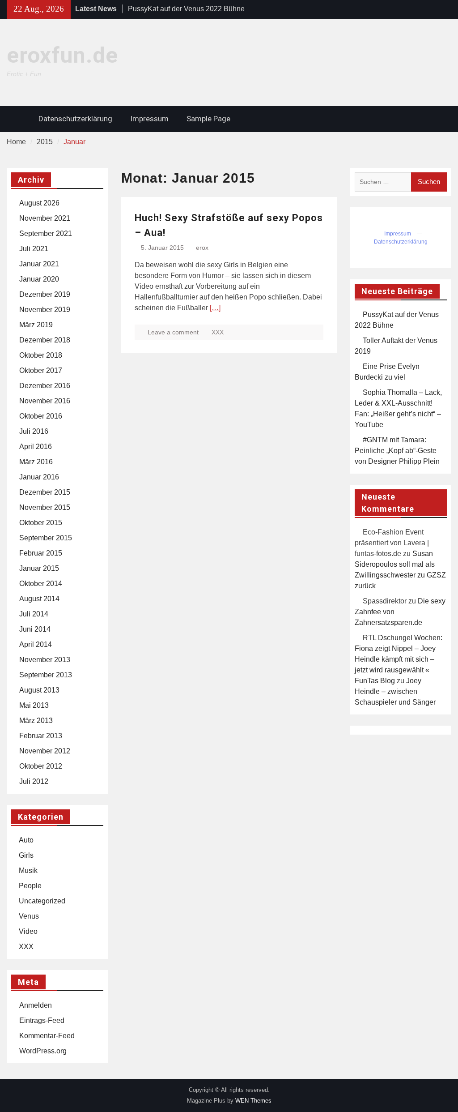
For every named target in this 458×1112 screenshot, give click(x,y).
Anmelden (35, 1005)
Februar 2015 (40, 553)
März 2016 (36, 462)
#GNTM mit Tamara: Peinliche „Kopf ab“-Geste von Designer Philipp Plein (397, 450)
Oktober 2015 (40, 522)
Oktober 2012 (40, 766)
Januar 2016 (39, 477)
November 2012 (44, 751)
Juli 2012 (33, 781)
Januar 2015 (39, 568)
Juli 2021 (33, 248)
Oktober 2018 (40, 355)
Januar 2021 (39, 264)
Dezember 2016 (44, 385)
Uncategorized (42, 901)
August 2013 (39, 690)
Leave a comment (173, 332)
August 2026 (39, 203)
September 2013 (45, 675)
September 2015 (45, 538)
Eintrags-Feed (41, 1020)
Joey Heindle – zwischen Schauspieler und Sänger (395, 691)
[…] (215, 308)
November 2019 (44, 309)
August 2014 (39, 599)
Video (28, 931)
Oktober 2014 (40, 583)
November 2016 (44, 401)
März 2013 (36, 720)
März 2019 (36, 325)
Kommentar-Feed (47, 1035)
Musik (28, 870)
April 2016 (35, 446)
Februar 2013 (40, 736)
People (30, 886)
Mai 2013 (34, 705)
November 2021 (44, 218)
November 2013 (44, 659)
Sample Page (208, 118)
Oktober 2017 (40, 370)
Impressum (149, 118)
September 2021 (45, 233)
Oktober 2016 (40, 416)
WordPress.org (43, 1051)
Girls (26, 855)
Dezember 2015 (44, 492)
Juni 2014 (35, 629)
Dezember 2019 (44, 294)
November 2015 (44, 507)
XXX (218, 332)
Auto (26, 840)
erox (202, 247)
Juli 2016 (33, 431)
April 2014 (35, 644)
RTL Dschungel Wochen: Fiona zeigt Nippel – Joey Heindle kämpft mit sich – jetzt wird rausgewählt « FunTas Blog (398, 659)
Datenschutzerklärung (75, 118)
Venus (29, 916)
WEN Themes (253, 1100)
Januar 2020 (39, 279)
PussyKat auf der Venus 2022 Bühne (186, 9)
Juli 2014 (33, 614)
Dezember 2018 (44, 340)
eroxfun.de (62, 55)
